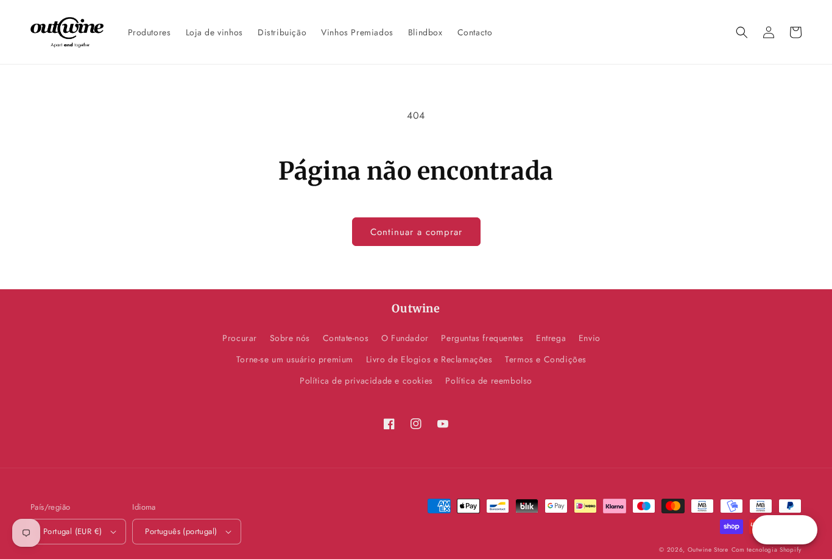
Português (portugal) (181, 531)
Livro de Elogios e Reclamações (429, 359)
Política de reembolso (488, 380)
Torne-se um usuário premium (294, 359)
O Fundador (405, 338)
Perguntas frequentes (482, 338)
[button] (741, 32)
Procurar (239, 338)
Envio (590, 338)
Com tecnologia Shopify (767, 549)
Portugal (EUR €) (72, 531)
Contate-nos (346, 338)
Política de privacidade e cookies (366, 380)
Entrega (551, 338)
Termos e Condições (546, 359)
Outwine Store (708, 549)
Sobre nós (290, 338)
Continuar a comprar (416, 232)
